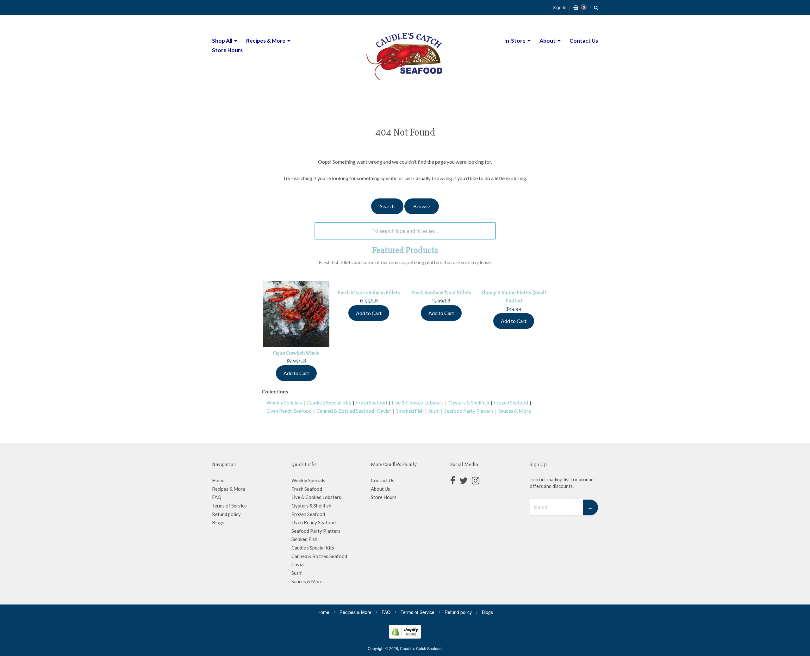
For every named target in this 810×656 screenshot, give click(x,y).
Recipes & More (265, 40)
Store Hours (227, 50)
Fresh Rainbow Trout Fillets (441, 292)
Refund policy (226, 514)
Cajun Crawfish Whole (296, 353)
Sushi (433, 411)
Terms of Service (229, 505)
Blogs (218, 522)
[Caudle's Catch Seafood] (405, 86)
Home (218, 480)
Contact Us (584, 40)
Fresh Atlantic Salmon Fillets (369, 292)
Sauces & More (514, 411)
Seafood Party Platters (469, 411)
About (547, 40)
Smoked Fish (410, 411)
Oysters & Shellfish (468, 402)
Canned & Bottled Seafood (345, 411)
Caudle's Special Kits (329, 402)
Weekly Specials (284, 402)
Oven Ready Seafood (289, 411)
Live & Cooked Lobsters (418, 402)
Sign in (559, 7)
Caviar (384, 411)
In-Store (515, 40)
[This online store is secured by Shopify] (405, 636)
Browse (421, 206)
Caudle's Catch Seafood (421, 648)
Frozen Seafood (511, 402)
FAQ (216, 497)
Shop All (222, 40)
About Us (380, 489)
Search (387, 206)
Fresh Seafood (371, 402)
